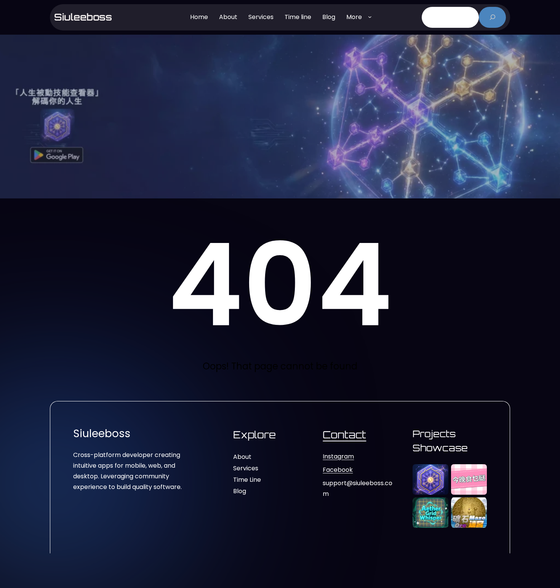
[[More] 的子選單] (370, 16)
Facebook (338, 469)
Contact (344, 434)
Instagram (338, 456)
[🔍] (492, 17)
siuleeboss (83, 17)
